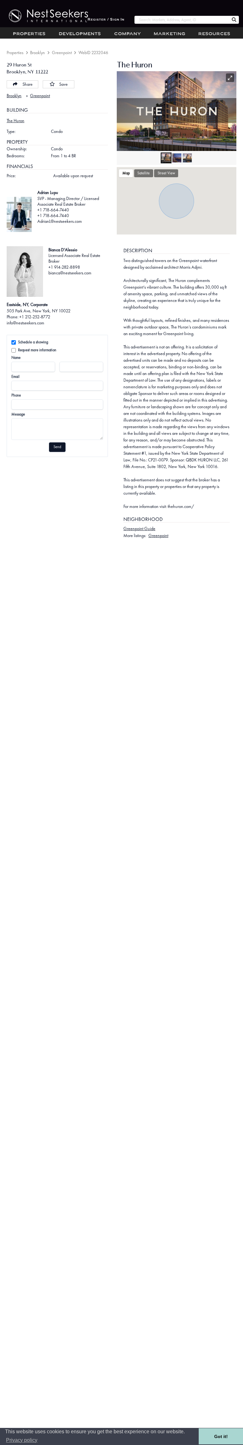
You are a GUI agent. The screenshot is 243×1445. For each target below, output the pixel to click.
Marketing (169, 34)
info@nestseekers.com (25, 323)
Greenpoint (62, 52)
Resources (214, 34)
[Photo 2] (176, 157)
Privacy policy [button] (21, 1440)
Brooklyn (37, 52)
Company (127, 34)
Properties (29, 34)
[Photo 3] (187, 157)
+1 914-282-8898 (64, 267)
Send (57, 446)
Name (16, 357)
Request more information (37, 350)
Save (63, 84)
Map (126, 173)
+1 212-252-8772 (34, 317)
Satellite (143, 173)
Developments (80, 34)
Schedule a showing (33, 342)
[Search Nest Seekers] (234, 20)
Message (18, 414)
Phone (16, 395)
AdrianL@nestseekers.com (59, 221)
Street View (166, 173)
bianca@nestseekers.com (69, 273)
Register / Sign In (106, 20)
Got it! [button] (221, 1436)
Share (27, 84)
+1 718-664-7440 (53, 210)
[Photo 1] (166, 158)
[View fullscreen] (230, 77)
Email (15, 376)
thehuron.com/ (181, 506)
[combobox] (181, 20)
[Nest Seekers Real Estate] (44, 16)
